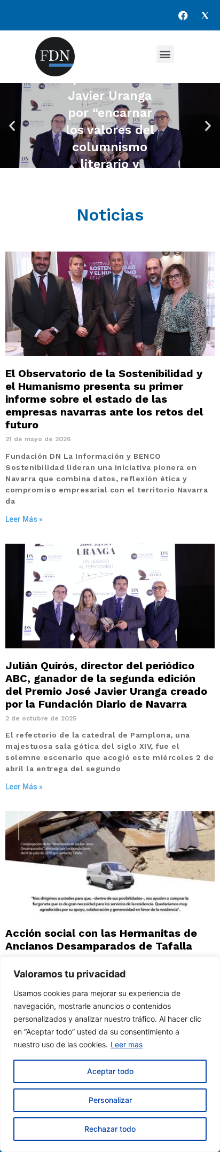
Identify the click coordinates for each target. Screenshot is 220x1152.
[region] (110, 1054)
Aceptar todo (110, 1071)
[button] (165, 54)
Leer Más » (24, 519)
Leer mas (127, 1044)
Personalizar (110, 1099)
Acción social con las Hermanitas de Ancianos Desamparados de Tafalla (101, 939)
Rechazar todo (110, 1128)
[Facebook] (183, 15)
